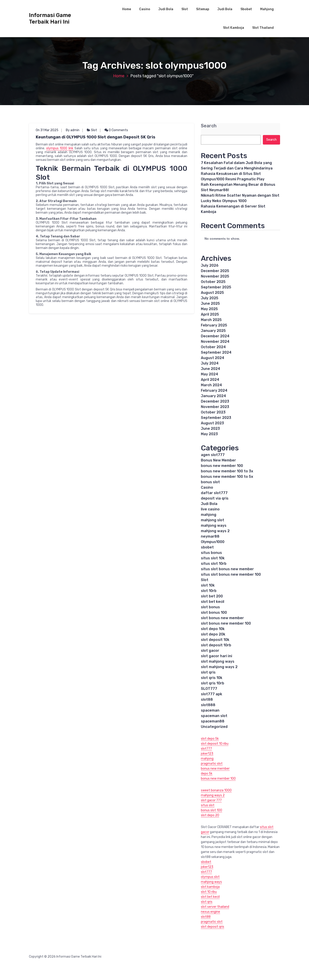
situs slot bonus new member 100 (231, 574)
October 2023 (213, 412)
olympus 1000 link (59, 148)
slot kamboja (210, 887)
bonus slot (210, 482)
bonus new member (215, 768)
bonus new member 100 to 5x (227, 476)
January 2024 (213, 396)
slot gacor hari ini (216, 656)
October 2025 (213, 282)
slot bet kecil (212, 601)
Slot (184, 9)
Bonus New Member (218, 460)
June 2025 (210, 303)
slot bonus (210, 607)
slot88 (207, 699)
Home (126, 9)
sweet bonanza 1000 (216, 790)
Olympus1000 (212, 542)
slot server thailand (215, 907)
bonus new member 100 (222, 466)
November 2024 (215, 341)
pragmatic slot (212, 764)
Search (208, 125)
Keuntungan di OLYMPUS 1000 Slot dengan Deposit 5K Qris (95, 137)
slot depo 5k (210, 739)
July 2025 (209, 298)
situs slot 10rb (213, 563)
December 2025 (215, 271)
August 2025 (212, 292)
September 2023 (216, 417)
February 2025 (214, 325)
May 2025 (209, 309)
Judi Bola (165, 9)
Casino (144, 9)
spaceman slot (214, 716)
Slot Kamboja (233, 28)
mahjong (208, 514)
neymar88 (210, 536)
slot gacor (210, 650)
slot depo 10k (213, 629)
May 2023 (209, 434)
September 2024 (216, 352)
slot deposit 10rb (216, 645)
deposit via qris (214, 498)
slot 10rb (208, 591)
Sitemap (202, 9)
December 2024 (215, 336)
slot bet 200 (212, 596)
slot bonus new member (222, 618)
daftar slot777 (214, 493)
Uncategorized (214, 726)
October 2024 (213, 347)
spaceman (210, 710)
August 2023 (212, 423)
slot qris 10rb (212, 683)
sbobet (207, 547)
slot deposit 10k (215, 640)
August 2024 (212, 358)
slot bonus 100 (214, 612)
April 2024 (210, 379)
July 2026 (210, 265)
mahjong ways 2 (215, 531)
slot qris (208, 672)
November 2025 (215, 276)
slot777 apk (211, 694)
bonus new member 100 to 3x (227, 471)
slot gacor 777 (211, 800)
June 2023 (210, 428)
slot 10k (208, 585)
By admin (72, 130)
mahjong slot (212, 520)
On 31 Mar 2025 (47, 130)
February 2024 (214, 390)
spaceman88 (212, 721)
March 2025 (211, 320)
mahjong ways (213, 525)
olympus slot (210, 877)
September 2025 (216, 287)
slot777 (206, 749)
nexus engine (210, 912)
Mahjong (267, 9)
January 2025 (213, 330)
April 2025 (210, 314)
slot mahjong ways (217, 661)
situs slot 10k (213, 558)
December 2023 (215, 401)
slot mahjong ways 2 (219, 667)
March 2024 (211, 385)
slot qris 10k (211, 678)
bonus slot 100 (211, 810)
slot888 (208, 705)
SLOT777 (209, 688)
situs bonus (211, 553)
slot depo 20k (213, 634)
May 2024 (209, 374)
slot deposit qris (212, 927)
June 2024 (210, 369)
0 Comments (118, 130)
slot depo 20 (210, 815)
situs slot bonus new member (227, 569)
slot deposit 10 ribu (214, 744)
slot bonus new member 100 (226, 623)
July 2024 (210, 363)
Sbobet (246, 9)
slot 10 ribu (209, 892)
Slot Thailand (263, 28)
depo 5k (206, 773)
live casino (210, 509)
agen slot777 (213, 455)
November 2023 (215, 407)
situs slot (207, 805)
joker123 (207, 754)
